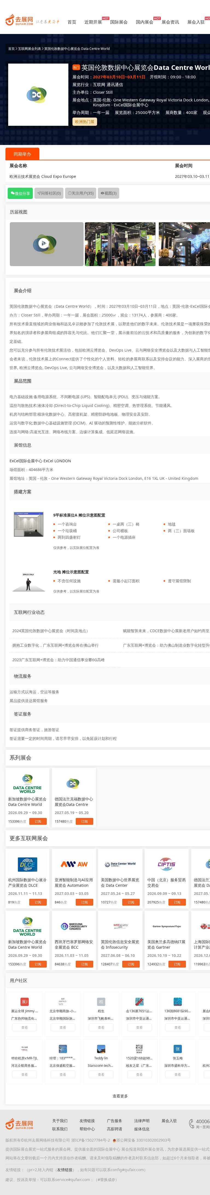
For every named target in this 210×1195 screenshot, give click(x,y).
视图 (110, 193)
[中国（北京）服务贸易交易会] (166, 864)
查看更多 (120, 1096)
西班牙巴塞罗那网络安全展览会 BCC (74, 944)
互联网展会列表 (29, 48)
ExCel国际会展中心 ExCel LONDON (40, 460)
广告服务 (114, 1120)
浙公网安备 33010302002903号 (143, 1140)
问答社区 (51, 193)
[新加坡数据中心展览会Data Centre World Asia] (27, 783)
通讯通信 (115, 84)
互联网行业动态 (29, 612)
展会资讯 (170, 22)
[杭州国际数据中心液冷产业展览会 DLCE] (27, 864)
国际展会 (119, 22)
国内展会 (144, 22)
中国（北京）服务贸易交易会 (166, 882)
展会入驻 (196, 22)
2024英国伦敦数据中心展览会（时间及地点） (51, 630)
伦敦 (107, 99)
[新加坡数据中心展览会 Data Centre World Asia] (27, 926)
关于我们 (60, 1120)
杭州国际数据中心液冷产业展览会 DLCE (27, 882)
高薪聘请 (114, 1128)
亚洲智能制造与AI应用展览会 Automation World (74, 882)
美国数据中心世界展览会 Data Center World (120, 882)
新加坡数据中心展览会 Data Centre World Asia (27, 944)
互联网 (99, 84)
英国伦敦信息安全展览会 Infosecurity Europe (120, 944)
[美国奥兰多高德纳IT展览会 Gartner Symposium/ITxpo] (166, 926)
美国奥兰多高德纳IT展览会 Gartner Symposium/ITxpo (166, 944)
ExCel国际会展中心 (131, 104)
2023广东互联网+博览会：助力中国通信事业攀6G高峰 (58, 659)
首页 (72, 22)
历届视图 (18, 212)
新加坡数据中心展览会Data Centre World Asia (27, 801)
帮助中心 (87, 1128)
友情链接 (87, 1120)
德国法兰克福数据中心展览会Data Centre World (74, 801)
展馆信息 (22, 445)
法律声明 (142, 1120)
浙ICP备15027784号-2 (90, 1140)
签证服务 (22, 714)
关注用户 (83, 193)
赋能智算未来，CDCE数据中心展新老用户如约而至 (166, 630)
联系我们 (60, 1128)
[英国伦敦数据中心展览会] (120, 243)
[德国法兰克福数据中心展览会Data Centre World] (74, 783)
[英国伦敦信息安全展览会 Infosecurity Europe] (120, 926)
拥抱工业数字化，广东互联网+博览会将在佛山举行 (55, 645)
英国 (97, 99)
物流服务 (22, 676)
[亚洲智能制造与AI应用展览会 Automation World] (74, 864)
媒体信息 (142, 1128)
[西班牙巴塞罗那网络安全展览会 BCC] (74, 926)
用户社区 (18, 980)
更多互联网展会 (29, 838)
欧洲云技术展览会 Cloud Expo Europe (43, 176)
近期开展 (93, 22)
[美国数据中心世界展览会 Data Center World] (120, 864)
